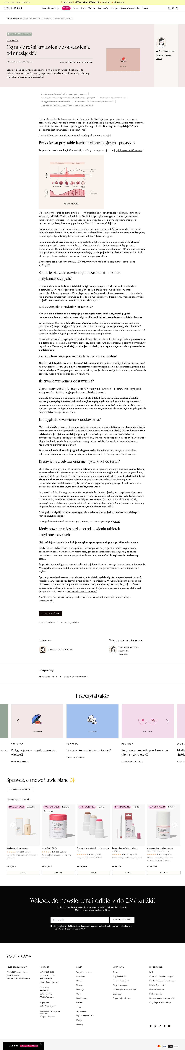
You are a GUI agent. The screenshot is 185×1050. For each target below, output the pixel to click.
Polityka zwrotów (155, 994)
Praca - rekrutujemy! (121, 981)
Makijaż (79, 1020)
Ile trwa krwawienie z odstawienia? (113, 98)
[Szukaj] (169, 8)
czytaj (13, 2)
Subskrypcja (117, 994)
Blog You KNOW (119, 977)
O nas (115, 972)
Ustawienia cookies (156, 990)
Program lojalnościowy (121, 998)
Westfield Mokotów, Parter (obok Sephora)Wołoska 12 (17, 975)
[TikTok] (160, 1026)
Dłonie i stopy (81, 998)
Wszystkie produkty (50, 8)
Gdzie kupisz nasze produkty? (125, 990)
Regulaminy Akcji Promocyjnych (161, 977)
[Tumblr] (164, 1026)
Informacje (155, 967)
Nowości (79, 981)
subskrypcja (25, 2)
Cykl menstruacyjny (76, 677)
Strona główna (12, 18)
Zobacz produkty (19, 789)
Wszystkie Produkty (83, 972)
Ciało (78, 994)
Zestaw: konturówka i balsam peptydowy (124, 849)
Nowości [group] (25, 799)
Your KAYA (118, 967)
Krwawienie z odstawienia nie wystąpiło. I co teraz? (94, 102)
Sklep (79, 967)
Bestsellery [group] (12, 799)
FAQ (18, 2)
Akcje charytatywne (120, 985)
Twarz (78, 1007)
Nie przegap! (119, 2)
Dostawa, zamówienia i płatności (162, 998)
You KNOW (24, 18)
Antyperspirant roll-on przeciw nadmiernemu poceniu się (160, 849)
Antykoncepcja (48, 677)
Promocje (80, 990)
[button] (167, 721)
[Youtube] (169, 1026)
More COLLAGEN (49, 848)
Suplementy (81, 1011)
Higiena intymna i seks (85, 1016)
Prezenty (79, 1024)
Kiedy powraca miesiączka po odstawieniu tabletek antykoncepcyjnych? (67, 105)
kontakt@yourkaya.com (49, 982)
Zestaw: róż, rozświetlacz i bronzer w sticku (93, 849)
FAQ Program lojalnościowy (160, 1003)
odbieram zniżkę (122, 920)
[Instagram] (155, 1026)
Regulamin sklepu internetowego (162, 981)
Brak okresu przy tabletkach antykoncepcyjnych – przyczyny (63, 94)
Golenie (79, 1003)
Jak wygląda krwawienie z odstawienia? (55, 102)
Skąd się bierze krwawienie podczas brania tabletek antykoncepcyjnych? (68, 98)
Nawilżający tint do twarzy (18, 848)
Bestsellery (80, 977)
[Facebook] (150, 1026)
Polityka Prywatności (157, 985)
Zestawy (79, 985)
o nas (7, 2)
